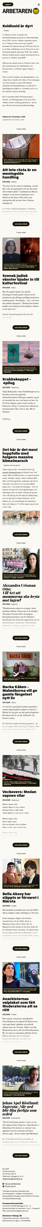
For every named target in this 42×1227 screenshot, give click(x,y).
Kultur (13, 288)
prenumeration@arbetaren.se (17, 1211)
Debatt (14, 182)
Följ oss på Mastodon (13, 1184)
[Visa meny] (39, 4)
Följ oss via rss (10, 1186)
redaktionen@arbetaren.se (12, 1179)
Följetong (14, 387)
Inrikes (6, 31)
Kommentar (15, 1118)
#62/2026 (6, 906)
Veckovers (15, 800)
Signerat (14, 604)
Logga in (8, 4)
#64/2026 (6, 182)
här (19, 1198)
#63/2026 (6, 387)
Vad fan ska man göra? (12, 465)
